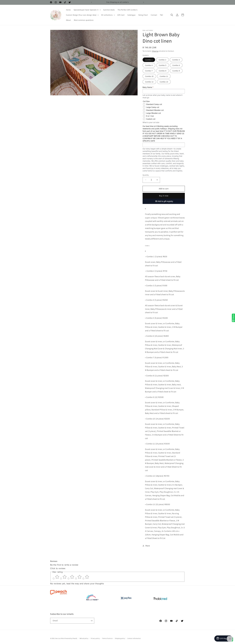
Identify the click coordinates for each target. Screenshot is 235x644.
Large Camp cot (152, 107)
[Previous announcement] (91, 2)
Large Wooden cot (153, 113)
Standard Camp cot (154, 104)
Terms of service (107, 638)
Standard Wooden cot (155, 110)
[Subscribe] (91, 621)
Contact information (134, 638)
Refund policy (84, 638)
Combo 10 (149, 76)
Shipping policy (120, 638)
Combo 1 (149, 60)
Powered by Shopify (71, 638)
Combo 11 (164, 76)
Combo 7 (149, 71)
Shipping (155, 51)
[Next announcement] (143, 2)
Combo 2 (162, 60)
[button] (87, 9)
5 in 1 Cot (150, 116)
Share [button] (147, 546)
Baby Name (148, 87)
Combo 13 (164, 82)
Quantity (146, 175)
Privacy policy (95, 638)
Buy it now (163, 196)
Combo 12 (149, 82)
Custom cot (150, 119)
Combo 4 (149, 65)
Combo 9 (176, 71)
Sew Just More (59, 638)
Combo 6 (176, 65)
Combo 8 (162, 71)
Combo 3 (176, 60)
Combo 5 (162, 65)
